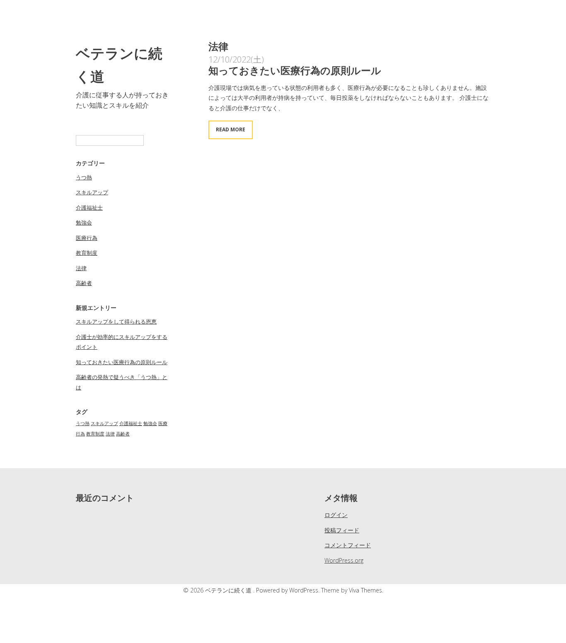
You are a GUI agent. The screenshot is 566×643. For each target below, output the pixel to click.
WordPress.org (343, 560)
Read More (230, 129)
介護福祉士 (89, 207)
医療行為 (86, 238)
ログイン (336, 515)
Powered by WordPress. (288, 590)
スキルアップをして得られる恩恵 (116, 321)
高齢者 (84, 283)
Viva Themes (365, 590)
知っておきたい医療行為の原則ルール (121, 362)
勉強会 (84, 222)
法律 (81, 268)
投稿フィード (341, 530)
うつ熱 (84, 177)
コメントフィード (347, 545)
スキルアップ (92, 192)
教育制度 (86, 252)
